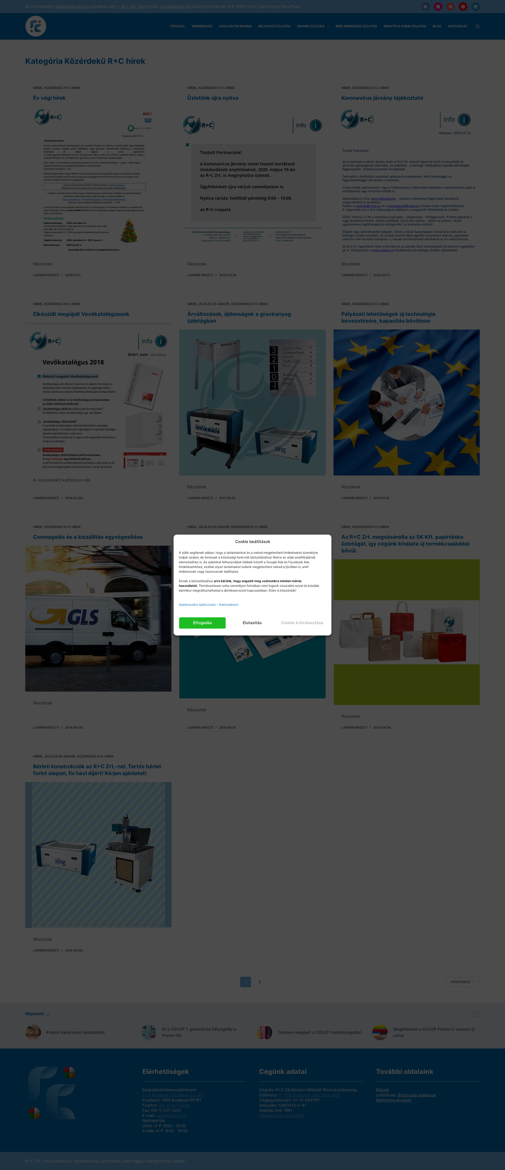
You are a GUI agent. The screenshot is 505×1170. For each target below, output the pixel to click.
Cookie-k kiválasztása (302, 622)
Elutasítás (252, 622)
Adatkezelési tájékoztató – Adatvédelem (208, 605)
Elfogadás (202, 622)
